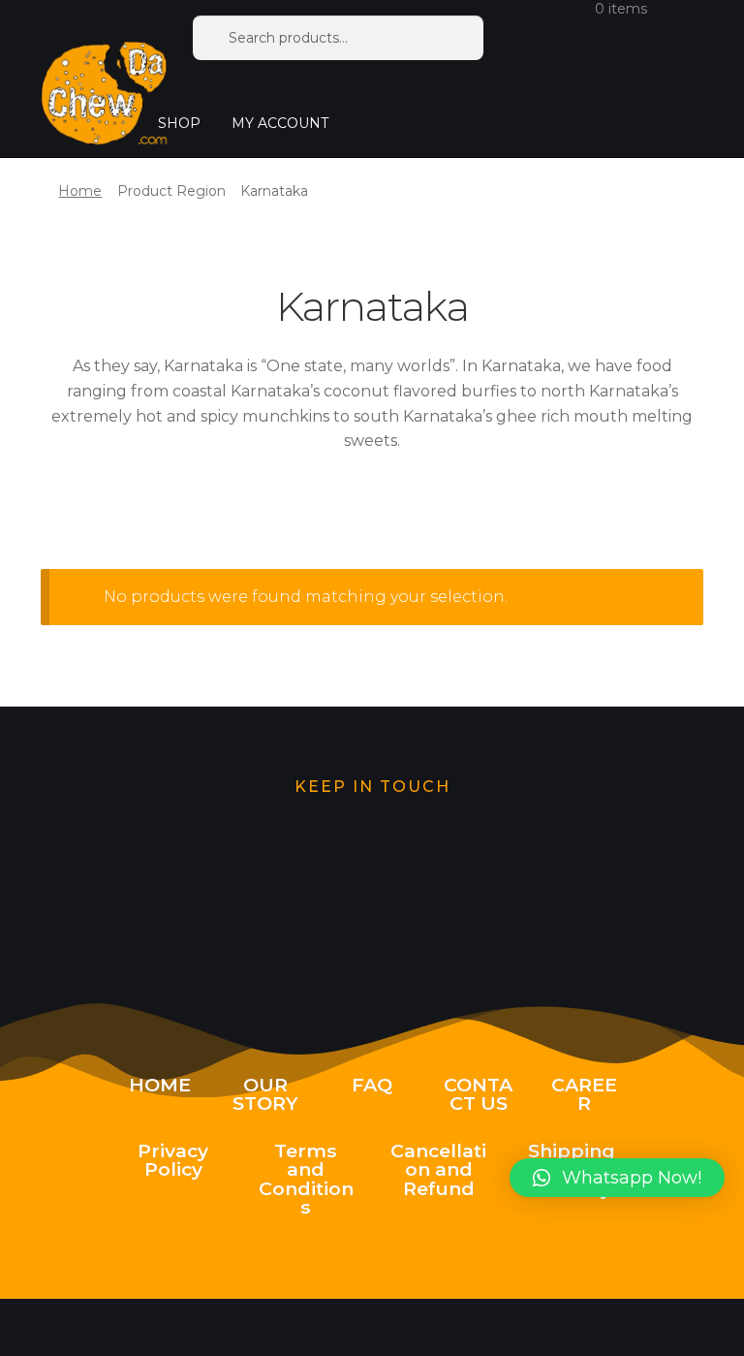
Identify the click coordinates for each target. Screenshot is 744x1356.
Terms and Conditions (306, 1178)
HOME (160, 1084)
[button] (617, 1177)
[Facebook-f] (494, 902)
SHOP (179, 123)
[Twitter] (127, 902)
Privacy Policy (173, 1160)
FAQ (372, 1084)
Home (80, 191)
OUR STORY (265, 1094)
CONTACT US (478, 1094)
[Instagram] (372, 902)
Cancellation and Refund (438, 1169)
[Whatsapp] (249, 902)
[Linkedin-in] (617, 902)
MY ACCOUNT (280, 123)
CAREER (584, 1094)
